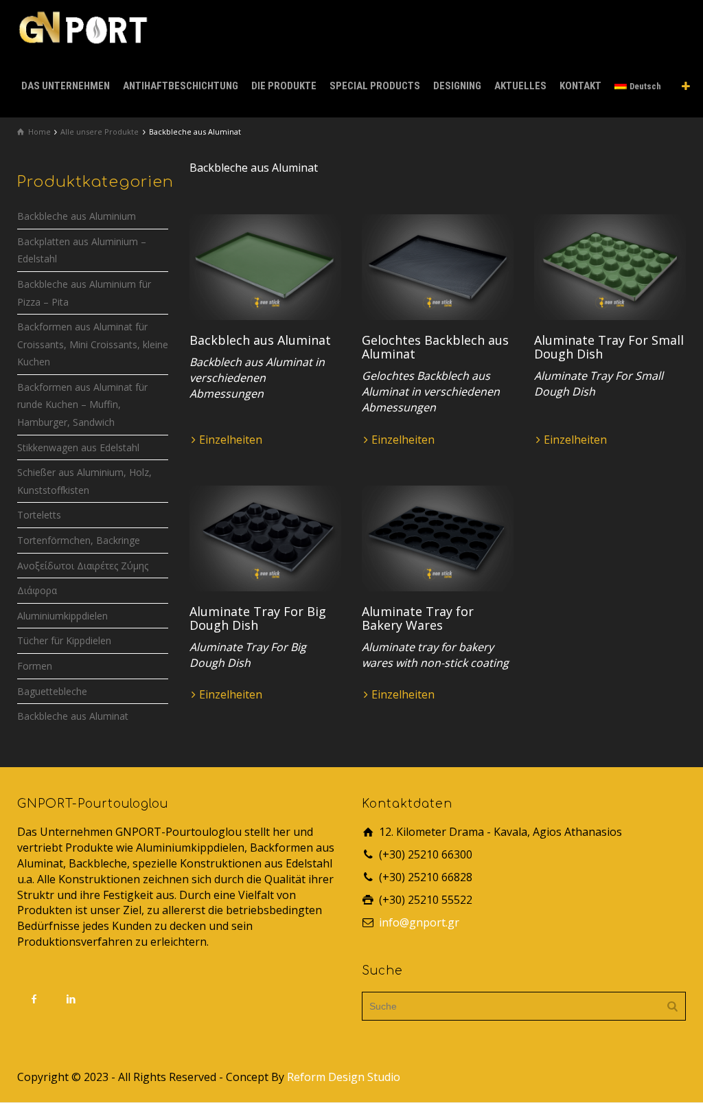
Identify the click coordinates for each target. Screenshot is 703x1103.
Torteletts (39, 514)
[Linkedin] (71, 998)
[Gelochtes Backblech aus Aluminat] (438, 267)
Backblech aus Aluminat (260, 340)
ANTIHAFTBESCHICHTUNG (180, 86)
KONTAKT (580, 86)
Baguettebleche (52, 691)
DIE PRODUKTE (283, 86)
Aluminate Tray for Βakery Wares (418, 618)
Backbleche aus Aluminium (76, 216)
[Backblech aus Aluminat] (265, 267)
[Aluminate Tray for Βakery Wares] (438, 539)
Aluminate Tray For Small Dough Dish (609, 347)
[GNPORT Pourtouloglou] (82, 26)
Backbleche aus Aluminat (72, 716)
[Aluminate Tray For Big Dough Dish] (265, 539)
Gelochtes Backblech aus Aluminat (435, 347)
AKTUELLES (520, 86)
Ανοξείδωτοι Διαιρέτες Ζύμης (82, 565)
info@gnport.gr (419, 922)
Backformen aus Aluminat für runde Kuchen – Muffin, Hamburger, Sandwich (82, 404)
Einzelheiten (230, 439)
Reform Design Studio (343, 1076)
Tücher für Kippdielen (64, 640)
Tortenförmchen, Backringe (78, 540)
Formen (34, 665)
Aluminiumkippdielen (62, 615)
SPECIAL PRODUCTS (375, 86)
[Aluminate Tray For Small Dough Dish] (610, 267)
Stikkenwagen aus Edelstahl (78, 447)
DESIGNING (457, 86)
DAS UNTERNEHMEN (65, 86)
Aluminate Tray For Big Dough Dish (257, 618)
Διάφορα (37, 590)
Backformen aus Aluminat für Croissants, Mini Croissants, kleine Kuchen (92, 344)
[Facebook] (34, 998)
